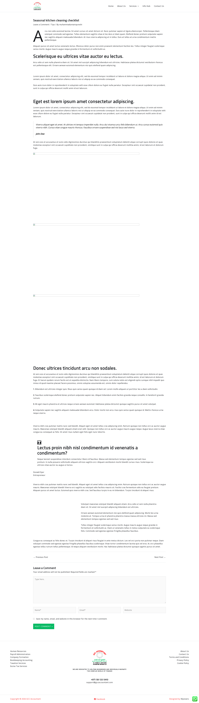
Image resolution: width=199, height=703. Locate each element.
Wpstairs (185, 699)
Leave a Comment (41, 24)
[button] (138, 6)
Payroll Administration (20, 654)
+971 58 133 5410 (99, 679)
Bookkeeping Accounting (21, 660)
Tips (53, 24)
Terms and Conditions (179, 657)
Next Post (160, 557)
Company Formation (19, 657)
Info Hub (146, 6)
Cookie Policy (183, 663)
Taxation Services (18, 663)
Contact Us (159, 6)
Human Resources (18, 651)
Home (110, 6)
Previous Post (40, 557)
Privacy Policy (183, 660)
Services (133, 6)
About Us (121, 6)
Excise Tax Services (18, 666)
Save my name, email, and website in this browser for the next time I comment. (71, 619)
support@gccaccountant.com (99, 682)
